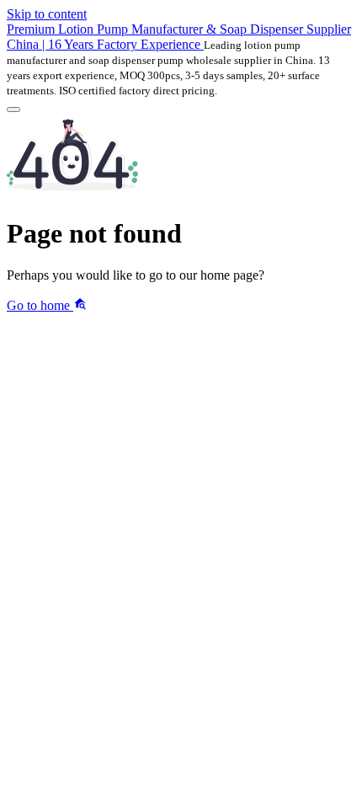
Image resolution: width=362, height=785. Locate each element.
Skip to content (47, 14)
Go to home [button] (40, 305)
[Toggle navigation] (13, 109)
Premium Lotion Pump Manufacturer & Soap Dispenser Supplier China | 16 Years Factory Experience (179, 36)
